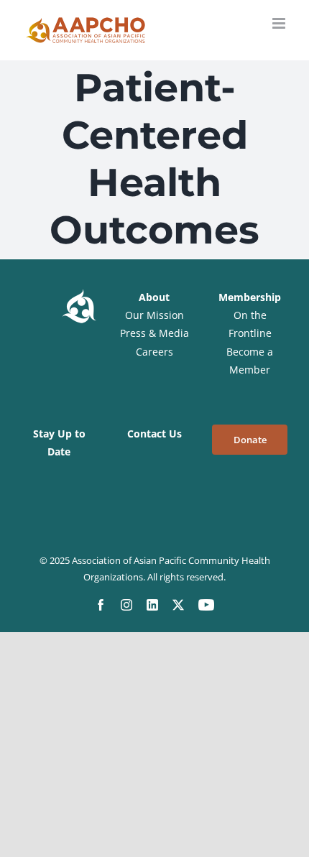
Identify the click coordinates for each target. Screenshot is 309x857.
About (154, 297)
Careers (154, 351)
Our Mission (154, 315)
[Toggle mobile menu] (279, 23)
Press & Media (154, 333)
